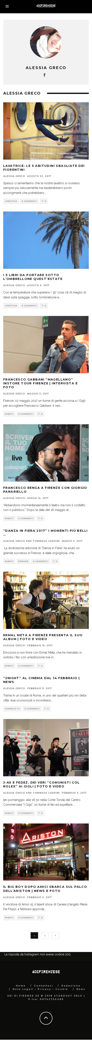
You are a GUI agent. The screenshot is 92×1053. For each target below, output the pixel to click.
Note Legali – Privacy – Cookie (40, 989)
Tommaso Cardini (46, 541)
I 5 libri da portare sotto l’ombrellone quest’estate (32, 277)
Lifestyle (11, 201)
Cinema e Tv (12, 709)
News (80, 989)
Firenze (23, 561)
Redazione (70, 985)
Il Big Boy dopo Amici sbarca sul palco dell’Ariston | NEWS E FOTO (45, 889)
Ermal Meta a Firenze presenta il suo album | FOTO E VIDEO (43, 637)
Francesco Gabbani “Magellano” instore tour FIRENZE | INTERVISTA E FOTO (40, 383)
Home (21, 985)
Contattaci (43, 985)
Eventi (9, 414)
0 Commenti (29, 201)
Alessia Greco (14, 176)
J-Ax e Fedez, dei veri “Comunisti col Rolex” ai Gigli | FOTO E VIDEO (41, 784)
